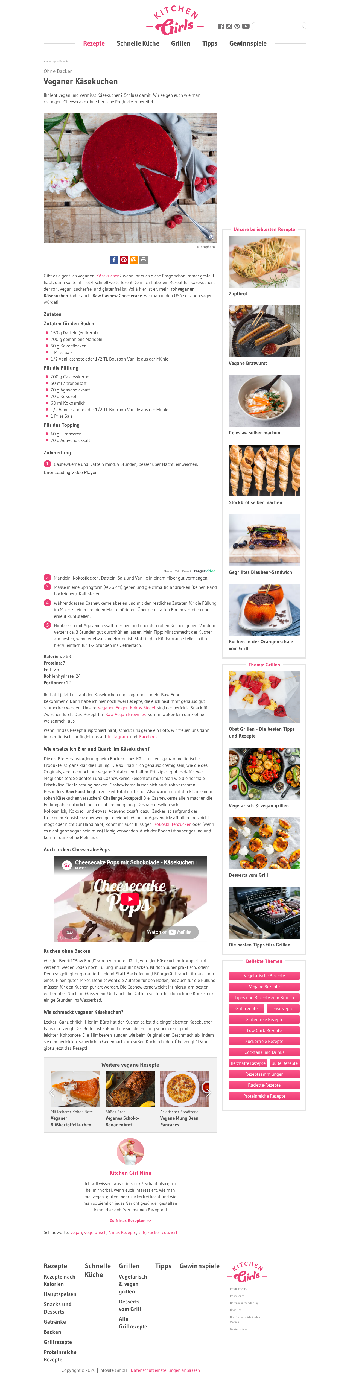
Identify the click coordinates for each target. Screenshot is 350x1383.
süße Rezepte (285, 1063)
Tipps (209, 43)
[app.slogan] (247, 1272)
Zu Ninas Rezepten (128, 1220)
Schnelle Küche (138, 43)
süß (141, 1232)
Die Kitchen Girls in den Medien (245, 1319)
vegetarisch (95, 1232)
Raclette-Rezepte (264, 1085)
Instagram (118, 736)
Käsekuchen (107, 276)
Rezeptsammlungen (264, 1074)
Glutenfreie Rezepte (264, 1019)
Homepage (50, 61)
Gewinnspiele (248, 43)
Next (203, 1092)
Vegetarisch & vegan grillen (133, 1284)
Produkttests (238, 1289)
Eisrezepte (283, 1008)
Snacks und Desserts (58, 1308)
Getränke (55, 1321)
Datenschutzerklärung (244, 1303)
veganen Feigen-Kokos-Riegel (127, 707)
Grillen (180, 43)
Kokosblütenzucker (172, 824)
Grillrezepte (246, 1008)
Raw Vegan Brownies (125, 714)
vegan (76, 1232)
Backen (52, 1332)
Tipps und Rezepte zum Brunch (264, 997)
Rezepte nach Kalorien (59, 1280)
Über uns (235, 1310)
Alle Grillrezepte (133, 1323)
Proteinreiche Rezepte (264, 1096)
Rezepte (94, 43)
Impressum (237, 1296)
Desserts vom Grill (130, 1305)
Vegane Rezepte (264, 986)
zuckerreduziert (162, 1232)
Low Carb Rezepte (264, 1030)
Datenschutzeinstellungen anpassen (165, 1370)
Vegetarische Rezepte (264, 975)
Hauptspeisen (60, 1294)
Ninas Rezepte (122, 1232)
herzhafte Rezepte (248, 1063)
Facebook (148, 736)
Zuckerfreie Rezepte (264, 1041)
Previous (57, 1092)
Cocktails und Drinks (264, 1052)
